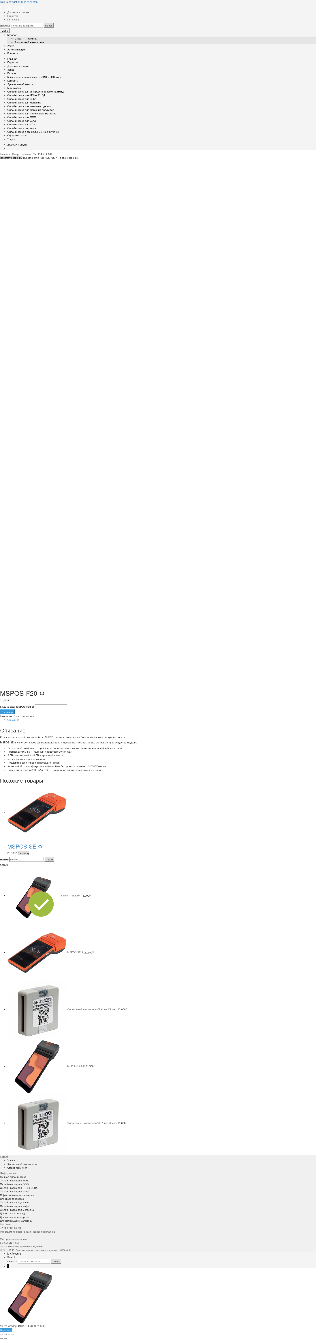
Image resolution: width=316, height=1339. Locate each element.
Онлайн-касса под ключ (21, 128)
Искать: (5, 25)
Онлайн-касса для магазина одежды (29, 106)
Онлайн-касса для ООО (21, 117)
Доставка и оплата (18, 12)
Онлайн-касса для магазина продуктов (30, 110)
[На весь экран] (8, 1334)
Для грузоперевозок (12, 1198)
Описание (13, 720)
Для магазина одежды (13, 1213)
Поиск (48, 25)
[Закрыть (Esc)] (1, 1334)
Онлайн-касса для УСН (21, 124)
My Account (14, 1253)
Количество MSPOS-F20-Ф (17, 707)
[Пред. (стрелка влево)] (1, 1338)
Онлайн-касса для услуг (21, 120)
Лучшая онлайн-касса (20, 84)
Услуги (11, 46)
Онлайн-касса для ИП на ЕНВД (26, 95)
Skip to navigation (10, 2)
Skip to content (29, 2)
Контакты (12, 53)
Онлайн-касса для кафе (21, 99)
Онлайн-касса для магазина (24, 102)
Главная (12, 58)
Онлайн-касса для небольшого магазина (31, 113)
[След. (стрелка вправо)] (5, 1338)
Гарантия (12, 16)
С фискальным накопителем (17, 1195)
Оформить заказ (17, 135)
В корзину (7, 712)
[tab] (161, 720)
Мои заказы (14, 88)
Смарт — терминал (26, 38)
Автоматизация (16, 49)
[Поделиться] (5, 1334)
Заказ (10, 69)
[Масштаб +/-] (12, 1334)
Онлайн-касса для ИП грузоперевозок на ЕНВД (35, 91)
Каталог (12, 35)
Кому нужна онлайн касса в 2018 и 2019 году (34, 77)
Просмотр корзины (11, 157)
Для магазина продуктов (14, 1217)
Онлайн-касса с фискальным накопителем (33, 131)
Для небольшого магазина (16, 1220)
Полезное (13, 19)
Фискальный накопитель (29, 42)
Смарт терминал (22, 154)
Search (11, 1257)
